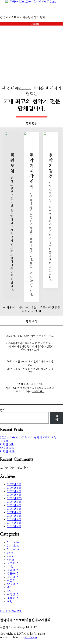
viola (10, 556)
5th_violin (13, 549)
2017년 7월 (14, 519)
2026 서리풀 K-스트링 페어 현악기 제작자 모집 (28, 437)
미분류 (11, 580)
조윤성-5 (12, 598)
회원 (9, 601)
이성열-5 (12, 594)
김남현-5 (12, 570)
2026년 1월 (14, 488)
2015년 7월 (14, 523)
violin (10, 559)
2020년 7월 (14, 516)
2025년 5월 (14, 495)
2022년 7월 (14, 509)
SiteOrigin (30, 637)
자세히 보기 (33, 350)
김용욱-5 (12, 573)
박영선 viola (7, 448)
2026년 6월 (14, 484)
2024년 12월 (14, 498)
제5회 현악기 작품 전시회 (30, 384)
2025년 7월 (14, 491)
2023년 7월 (14, 505)
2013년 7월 (14, 526)
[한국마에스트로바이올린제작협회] (31, 8)
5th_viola (13, 545)
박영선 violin (8, 451)
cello (10, 552)
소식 (9, 587)
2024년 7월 (14, 502)
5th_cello (13, 542)
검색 (2, 410)
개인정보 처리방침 (11, 611)
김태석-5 (12, 577)
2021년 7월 (14, 512)
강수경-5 (12, 563)
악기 (9, 591)
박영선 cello (7, 444)
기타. (10, 566)
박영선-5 (12, 584)
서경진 (4, 441)
